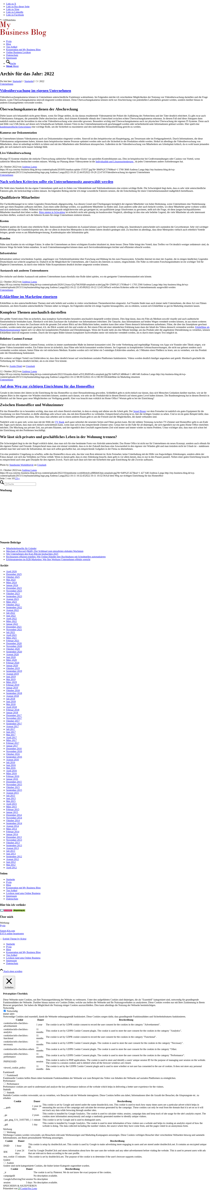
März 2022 (11, 621)
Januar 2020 (12, 665)
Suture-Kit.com (7, 930)
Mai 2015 (11, 801)
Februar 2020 (12, 662)
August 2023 (12, 599)
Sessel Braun (139, 411)
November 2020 (14, 646)
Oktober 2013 (13, 842)
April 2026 (11, 571)
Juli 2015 (10, 795)
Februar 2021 (12, 640)
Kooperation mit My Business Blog (23, 887)
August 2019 (12, 674)
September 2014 (14, 823)
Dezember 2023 (14, 588)
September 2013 (14, 845)
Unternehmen (6, 84)
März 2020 (11, 660)
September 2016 (14, 757)
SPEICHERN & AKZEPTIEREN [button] (20, 1185)
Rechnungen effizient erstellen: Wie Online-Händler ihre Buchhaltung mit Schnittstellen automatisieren (56, 556)
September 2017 (14, 723)
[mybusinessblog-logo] (23, 36)
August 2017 (12, 726)
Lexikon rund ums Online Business (23, 893)
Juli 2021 (10, 632)
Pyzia (9, 882)
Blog (8, 885)
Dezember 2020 (14, 643)
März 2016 (11, 773)
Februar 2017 (12, 743)
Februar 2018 (12, 710)
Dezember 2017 (14, 715)
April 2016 (11, 770)
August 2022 (12, 610)
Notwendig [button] (8, 1008)
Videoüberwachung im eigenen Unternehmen (35, 91)
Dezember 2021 (14, 626)
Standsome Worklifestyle (21, 465)
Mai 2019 (11, 679)
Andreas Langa (29, 166)
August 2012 (12, 859)
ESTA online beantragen (12, 933)
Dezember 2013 (14, 837)
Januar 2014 (12, 834)
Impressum (11, 896)
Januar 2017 (12, 745)
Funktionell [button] (8, 1072)
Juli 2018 (10, 698)
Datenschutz (12, 898)
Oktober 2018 (13, 690)
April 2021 (11, 635)
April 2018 (11, 707)
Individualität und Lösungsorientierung (115, 161)
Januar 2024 (12, 585)
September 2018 (14, 693)
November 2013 (14, 840)
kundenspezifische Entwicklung (15, 126)
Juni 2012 (11, 862)
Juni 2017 (11, 732)
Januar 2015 (12, 812)
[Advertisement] (92, 516)
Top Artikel (11, 890)
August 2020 (12, 654)
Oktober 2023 (13, 593)
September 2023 (14, 596)
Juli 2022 (10, 613)
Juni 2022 (11, 615)
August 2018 (12, 696)
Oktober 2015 (13, 787)
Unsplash (30, 366)
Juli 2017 (10, 729)
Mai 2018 (11, 704)
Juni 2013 (11, 853)
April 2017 (11, 737)
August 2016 (12, 759)
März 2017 (11, 740)
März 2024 (11, 582)
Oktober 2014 (13, 820)
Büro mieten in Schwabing (52, 212)
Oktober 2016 (13, 754)
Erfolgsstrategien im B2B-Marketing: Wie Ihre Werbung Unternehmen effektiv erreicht (48, 559)
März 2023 (11, 602)
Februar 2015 (12, 809)
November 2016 (14, 751)
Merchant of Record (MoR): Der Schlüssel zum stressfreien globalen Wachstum (44, 551)
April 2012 (11, 867)
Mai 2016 (11, 768)
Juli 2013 (10, 851)
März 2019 (11, 682)
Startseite (10, 879)
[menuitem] (108, 41)
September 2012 (14, 856)
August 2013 (12, 848)
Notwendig (12, 1011)
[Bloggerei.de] (6, 910)
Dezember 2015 (14, 781)
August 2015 (12, 793)
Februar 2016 (12, 776)
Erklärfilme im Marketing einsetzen (28, 297)
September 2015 (14, 790)
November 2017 (14, 718)
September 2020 (14, 651)
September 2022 (14, 607)
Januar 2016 (12, 779)
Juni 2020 (11, 657)
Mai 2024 (11, 579)
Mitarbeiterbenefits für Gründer (21, 548)
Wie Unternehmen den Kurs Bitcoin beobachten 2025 (32, 554)
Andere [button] (6, 1160)
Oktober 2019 (13, 668)
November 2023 (14, 591)
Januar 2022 (12, 624)
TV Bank (59, 422)
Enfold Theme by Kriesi (14, 938)
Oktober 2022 (13, 604)
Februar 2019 (12, 685)
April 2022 (11, 618)
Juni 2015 (11, 798)
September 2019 (14, 671)
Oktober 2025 (13, 577)
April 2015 (11, 804)
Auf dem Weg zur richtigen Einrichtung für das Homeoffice (47, 386)
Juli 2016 (10, 762)
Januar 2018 (12, 712)
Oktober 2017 (13, 721)
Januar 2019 (12, 687)
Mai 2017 (11, 734)
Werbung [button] (7, 1129)
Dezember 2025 (14, 574)
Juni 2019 (11, 676)
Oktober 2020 (13, 649)
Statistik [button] (7, 1089)
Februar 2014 (12, 831)
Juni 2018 (11, 701)
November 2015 (14, 784)
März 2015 (11, 806)
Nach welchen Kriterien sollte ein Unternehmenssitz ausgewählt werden (56, 182)
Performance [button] (9, 1081)
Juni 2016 (11, 765)
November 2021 (14, 629)
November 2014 (14, 817)
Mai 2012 (11, 864)
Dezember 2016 (14, 748)
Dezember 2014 (14, 815)
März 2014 (11, 829)
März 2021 (11, 638)
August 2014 (12, 826)
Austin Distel (15, 366)
